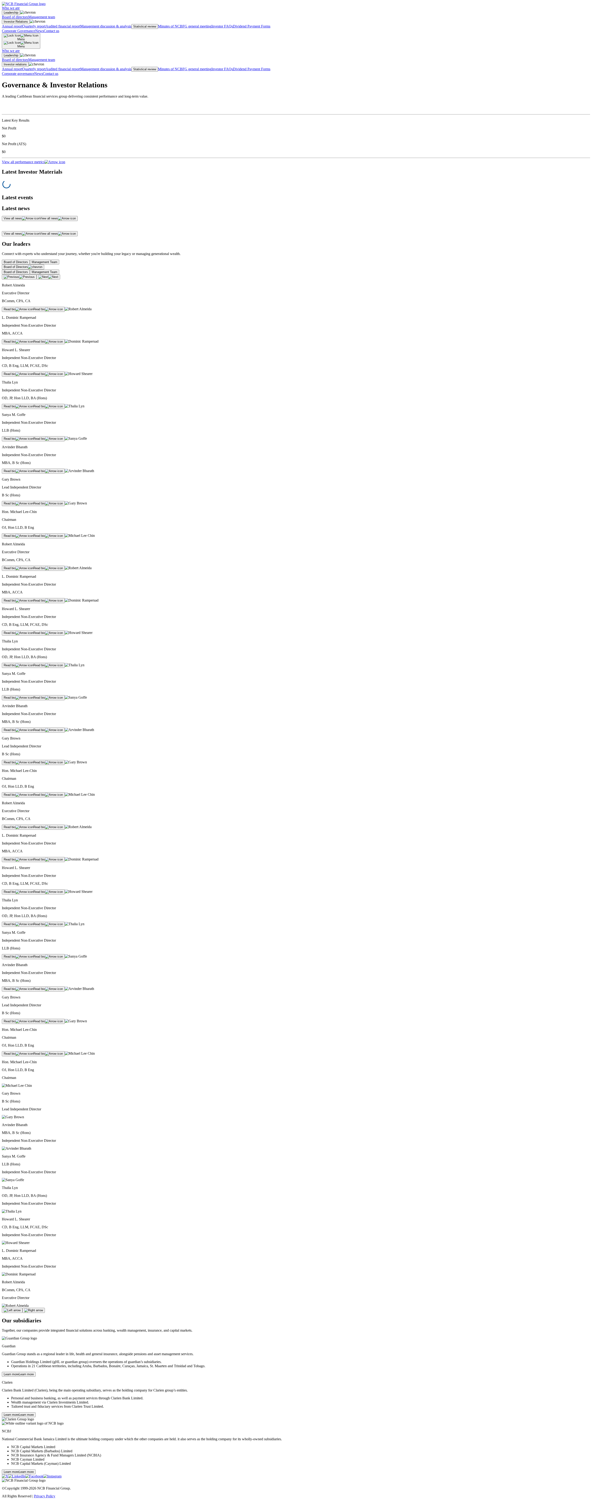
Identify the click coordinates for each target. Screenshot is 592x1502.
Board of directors (15, 17)
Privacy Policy (44, 1496)
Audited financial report (63, 26)
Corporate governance (18, 74)
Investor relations (15, 64)
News (39, 31)
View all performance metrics (23, 162)
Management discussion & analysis (105, 26)
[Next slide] (33, 1310)
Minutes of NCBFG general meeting (184, 26)
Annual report (12, 26)
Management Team (44, 262)
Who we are (11, 8)
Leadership (11, 12)
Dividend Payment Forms (251, 26)
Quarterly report (34, 26)
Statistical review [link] (144, 26)
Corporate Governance (18, 31)
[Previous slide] (12, 1310)
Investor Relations (16, 21)
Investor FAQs (222, 26)
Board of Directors (16, 262)
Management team (41, 17)
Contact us (51, 31)
